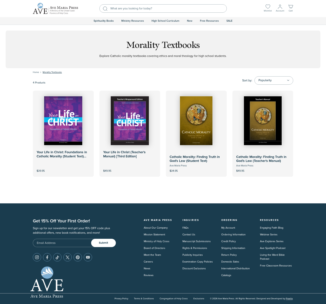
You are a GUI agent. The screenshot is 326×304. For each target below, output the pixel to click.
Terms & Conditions (144, 298)
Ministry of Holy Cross (156, 241)
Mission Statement (154, 234)
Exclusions (198, 298)
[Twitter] (67, 257)
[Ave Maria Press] (55, 8)
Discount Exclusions (194, 268)
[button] (290, 9)
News (147, 268)
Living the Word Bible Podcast (272, 256)
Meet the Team (152, 255)
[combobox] (163, 8)
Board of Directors (154, 248)
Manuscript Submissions (196, 241)
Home (36, 72)
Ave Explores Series (272, 241)
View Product (129, 168)
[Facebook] (47, 257)
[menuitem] (104, 21)
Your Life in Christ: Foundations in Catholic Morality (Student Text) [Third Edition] (62, 156)
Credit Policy (228, 241)
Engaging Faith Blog (271, 227)
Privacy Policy (121, 298)
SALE (229, 21)
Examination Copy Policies (197, 261)
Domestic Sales (230, 261)
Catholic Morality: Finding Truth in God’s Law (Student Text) (195, 159)
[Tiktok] (57, 257)
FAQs (185, 227)
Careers (148, 261)
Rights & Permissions (194, 248)
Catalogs (226, 275)
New (189, 21)
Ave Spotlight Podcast (272, 248)
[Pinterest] (78, 257)
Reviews (149, 275)
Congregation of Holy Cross (174, 298)
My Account (228, 227)
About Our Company (156, 227)
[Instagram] (37, 257)
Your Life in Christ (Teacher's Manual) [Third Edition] (124, 154)
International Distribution (235, 268)
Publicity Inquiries (192, 255)
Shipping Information (233, 248)
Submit (103, 243)
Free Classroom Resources (276, 265)
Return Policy (229, 255)
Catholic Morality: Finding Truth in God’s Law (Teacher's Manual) (261, 159)
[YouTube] (88, 257)
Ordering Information (233, 234)
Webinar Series (269, 234)
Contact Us (188, 234)
